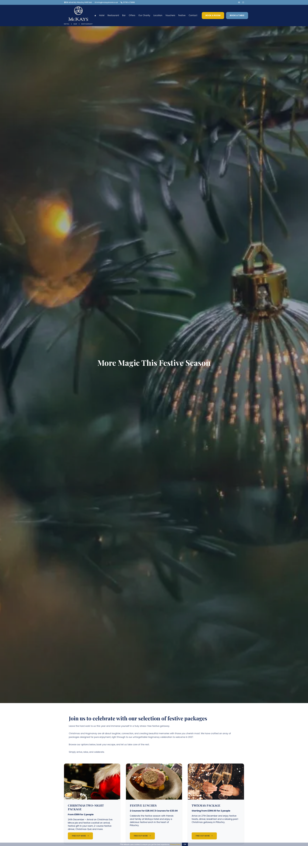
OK (185, 844)
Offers (132, 15)
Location (157, 15)
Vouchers (170, 15)
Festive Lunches (143, 805)
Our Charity (144, 15)
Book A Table (237, 15)
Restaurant (113, 15)
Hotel (101, 15)
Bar (124, 15)
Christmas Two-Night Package (86, 807)
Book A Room (212, 15)
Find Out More (79, 836)
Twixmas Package (206, 805)
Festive (182, 15)
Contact (193, 15)
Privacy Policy (175, 844)
